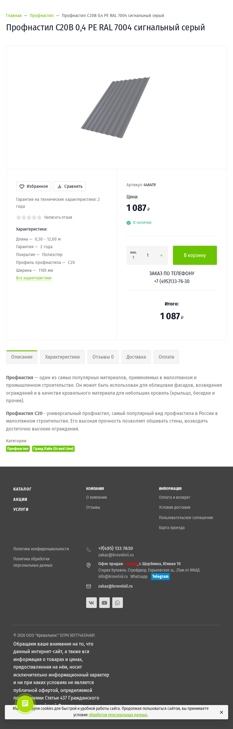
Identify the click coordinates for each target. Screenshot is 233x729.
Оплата (166, 357)
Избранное (37, 186)
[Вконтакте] (91, 602)
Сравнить (73, 186)
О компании (96, 497)
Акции (20, 499)
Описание (21, 357)
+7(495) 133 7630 (115, 548)
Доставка (136, 357)
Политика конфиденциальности (41, 549)
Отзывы (93, 507)
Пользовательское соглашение (186, 517)
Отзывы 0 (103, 357)
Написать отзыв (58, 217)
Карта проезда (172, 527)
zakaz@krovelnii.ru (116, 555)
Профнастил (18, 448)
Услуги (21, 509)
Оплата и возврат (174, 497)
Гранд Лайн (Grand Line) (53, 448)
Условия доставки (174, 507)
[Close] (221, 712)
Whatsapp (138, 576)
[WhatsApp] (117, 602)
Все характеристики (33, 278)
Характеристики (62, 357)
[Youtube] (104, 602)
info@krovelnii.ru (113, 576)
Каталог (22, 489)
